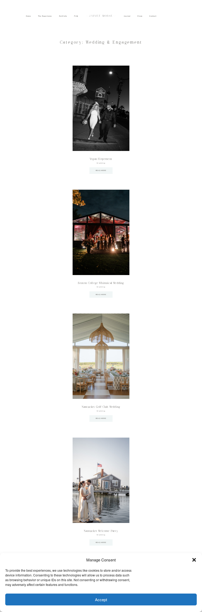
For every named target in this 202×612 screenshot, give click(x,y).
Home (28, 16)
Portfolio (63, 16)
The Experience (45, 16)
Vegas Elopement (101, 159)
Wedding (101, 163)
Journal (127, 16)
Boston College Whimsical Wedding (101, 283)
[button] (194, 559)
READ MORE (101, 171)
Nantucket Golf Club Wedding (101, 407)
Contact (152, 16)
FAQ (76, 16)
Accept (101, 599)
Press (140, 16)
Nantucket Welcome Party (101, 531)
